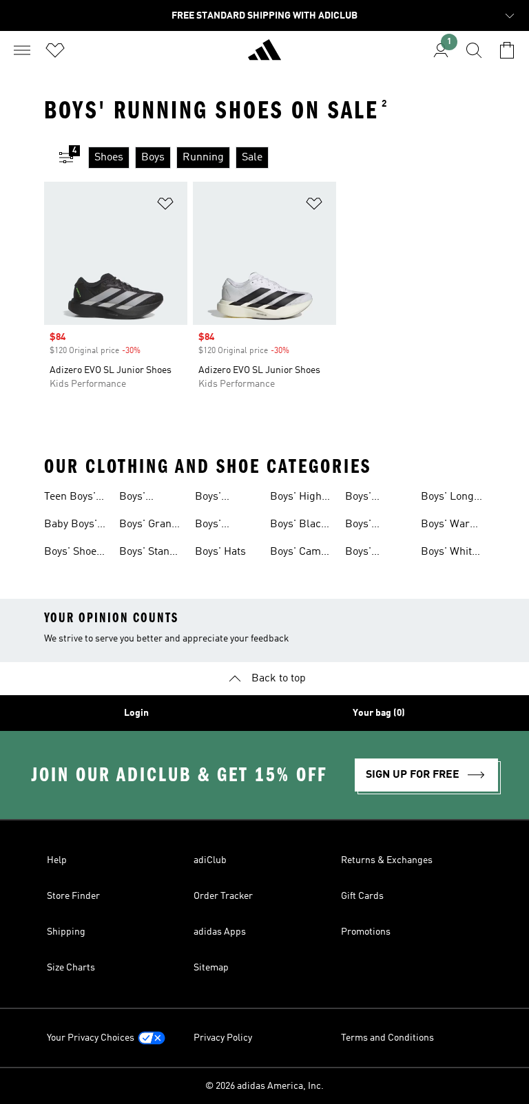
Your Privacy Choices (90, 1038)
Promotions (366, 932)
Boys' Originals (217, 526)
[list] (286, 158)
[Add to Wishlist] (165, 206)
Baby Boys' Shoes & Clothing (70, 526)
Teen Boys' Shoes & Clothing (70, 498)
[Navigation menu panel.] (22, 50)
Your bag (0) (379, 713)
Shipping (66, 932)
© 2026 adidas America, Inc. (264, 1086)
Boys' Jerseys (363, 553)
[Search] (473, 50)
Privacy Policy (223, 1038)
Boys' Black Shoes (298, 526)
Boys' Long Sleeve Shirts (452, 498)
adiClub (210, 860)
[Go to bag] (506, 50)
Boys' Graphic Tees (376, 526)
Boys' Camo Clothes (298, 553)
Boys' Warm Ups (450, 526)
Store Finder (73, 896)
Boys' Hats (220, 552)
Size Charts (71, 968)
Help (57, 860)
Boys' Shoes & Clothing (73, 553)
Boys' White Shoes (449, 553)
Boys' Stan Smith (144, 553)
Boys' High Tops (296, 498)
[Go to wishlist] (55, 50)
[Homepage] (264, 55)
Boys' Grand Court (148, 526)
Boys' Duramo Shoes (364, 498)
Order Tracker (223, 896)
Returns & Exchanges (387, 860)
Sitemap (211, 968)
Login (136, 713)
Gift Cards (362, 896)
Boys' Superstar (143, 498)
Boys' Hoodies (214, 498)
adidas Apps (220, 932)
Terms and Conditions (387, 1038)
